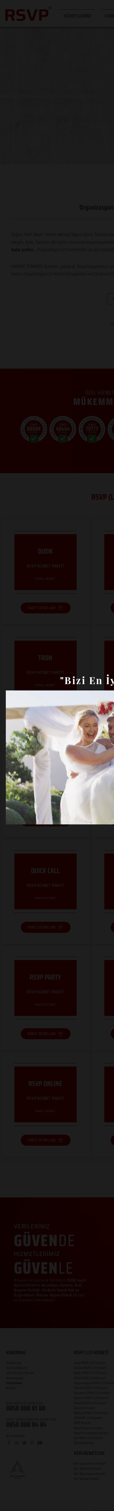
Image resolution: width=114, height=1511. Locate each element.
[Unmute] (22, 817)
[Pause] (13, 817)
